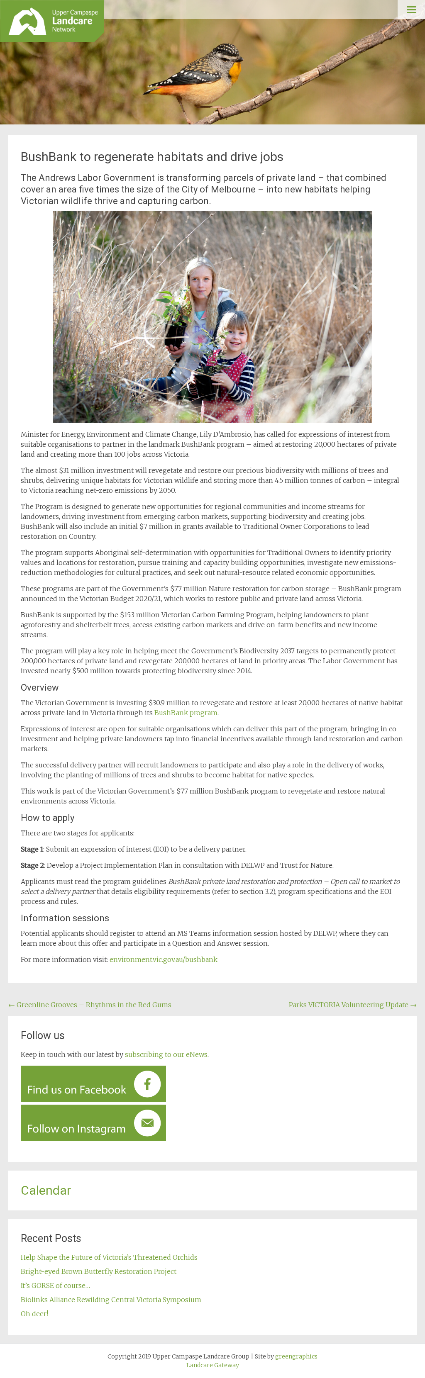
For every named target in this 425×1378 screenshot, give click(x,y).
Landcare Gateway (212, 1365)
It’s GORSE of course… (55, 1285)
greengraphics (296, 1356)
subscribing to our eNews (166, 1054)
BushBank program (185, 712)
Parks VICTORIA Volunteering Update (353, 1005)
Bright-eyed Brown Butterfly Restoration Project (98, 1271)
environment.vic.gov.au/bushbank (163, 959)
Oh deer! (34, 1314)
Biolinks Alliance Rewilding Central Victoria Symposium (112, 1299)
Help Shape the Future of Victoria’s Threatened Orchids (109, 1257)
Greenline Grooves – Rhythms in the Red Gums (89, 1005)
